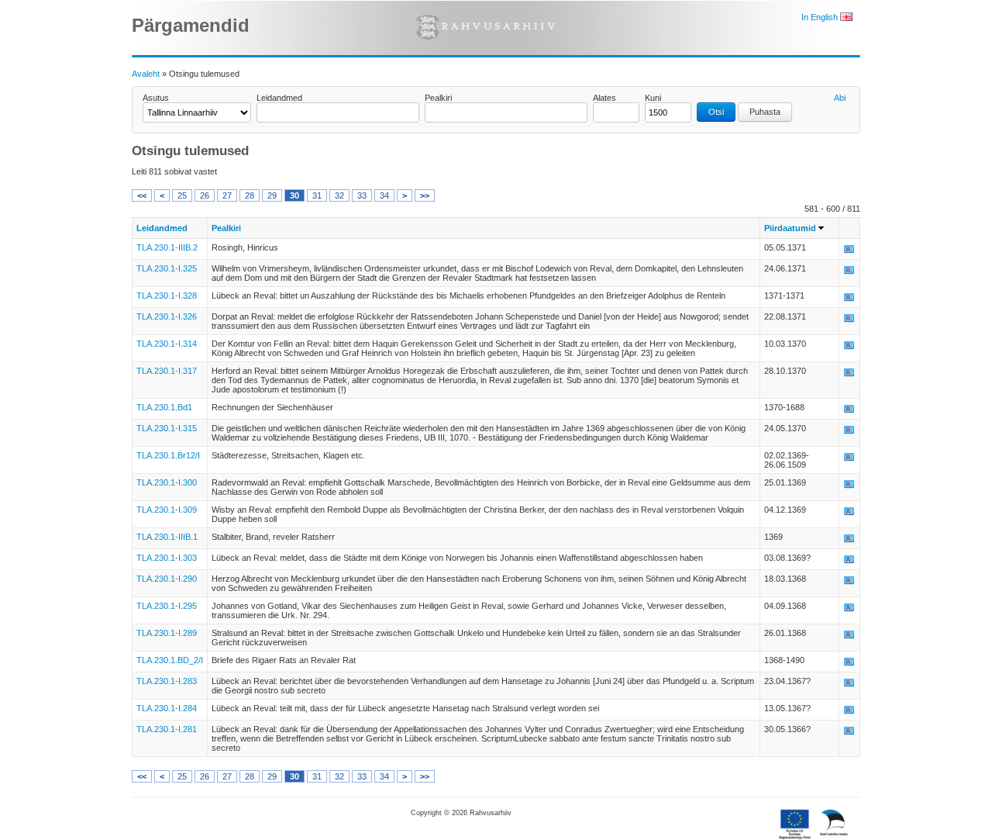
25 (182, 195)
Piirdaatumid (790, 228)
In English (820, 17)
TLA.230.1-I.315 (166, 428)
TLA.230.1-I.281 (166, 729)
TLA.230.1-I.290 (166, 578)
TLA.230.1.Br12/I (168, 455)
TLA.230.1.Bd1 (164, 407)
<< (141, 195)
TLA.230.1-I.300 (166, 482)
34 (384, 195)
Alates (604, 97)
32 (339, 195)
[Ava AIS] (849, 252)
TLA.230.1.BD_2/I (169, 660)
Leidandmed (279, 97)
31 (317, 195)
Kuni (653, 97)
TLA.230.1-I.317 (166, 370)
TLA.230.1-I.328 (166, 295)
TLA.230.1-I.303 (166, 557)
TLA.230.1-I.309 (166, 509)
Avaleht (146, 73)
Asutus (156, 97)
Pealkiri (438, 97)
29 (272, 195)
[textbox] (338, 112)
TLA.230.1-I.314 (166, 343)
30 (294, 195)
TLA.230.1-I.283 (166, 681)
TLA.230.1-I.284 (166, 708)
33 (362, 195)
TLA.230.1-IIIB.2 (167, 247)
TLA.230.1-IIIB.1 (167, 536)
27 (227, 195)
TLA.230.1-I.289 (166, 633)
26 (204, 195)
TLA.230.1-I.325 (166, 268)
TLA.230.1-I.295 (166, 605)
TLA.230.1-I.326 (166, 316)
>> (424, 195)
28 (249, 195)
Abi (840, 97)
